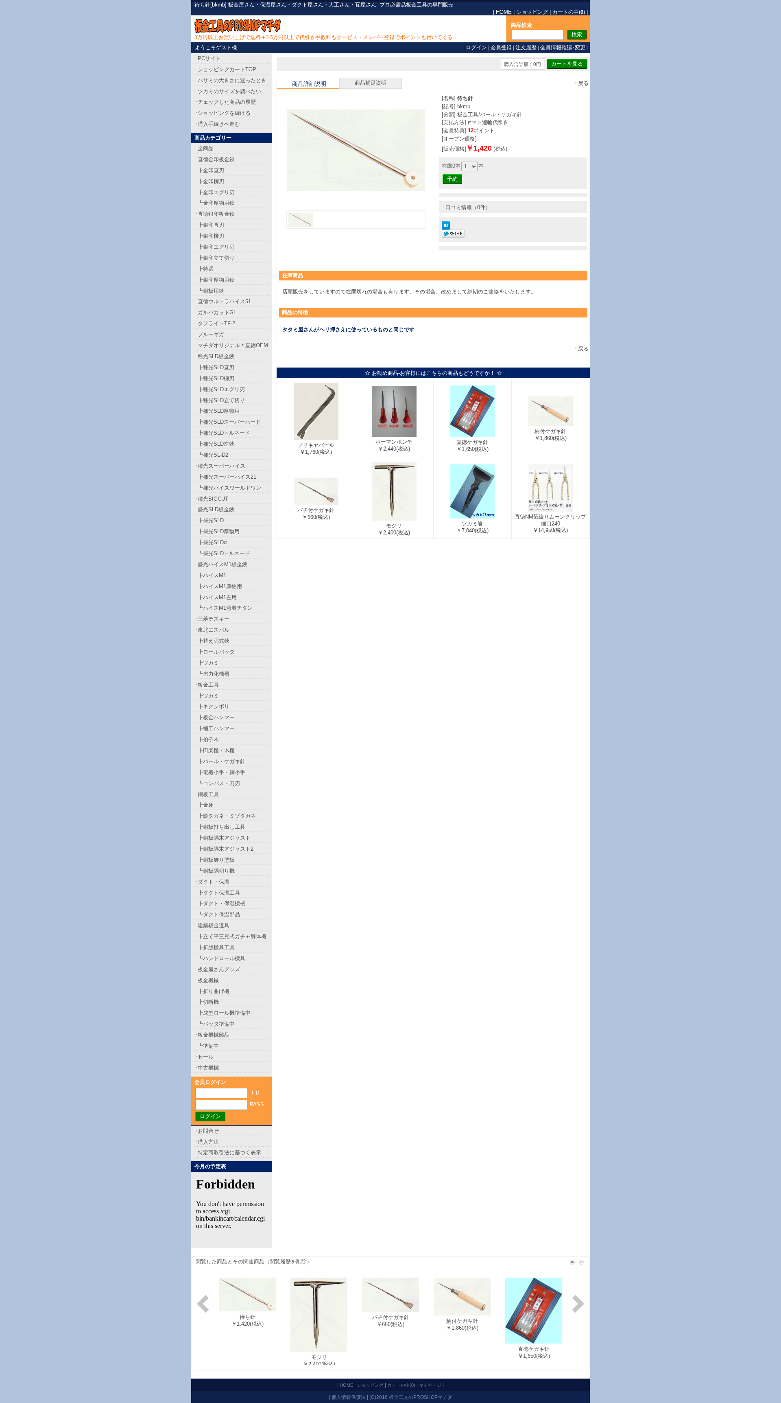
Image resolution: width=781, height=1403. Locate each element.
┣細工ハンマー (216, 728)
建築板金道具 (213, 925)
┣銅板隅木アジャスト (224, 838)
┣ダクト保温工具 (219, 893)
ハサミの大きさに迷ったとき (232, 80)
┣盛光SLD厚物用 (219, 531)
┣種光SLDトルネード (224, 433)
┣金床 (206, 805)
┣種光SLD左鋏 (216, 444)
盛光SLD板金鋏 (216, 509)
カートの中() (568, 12)
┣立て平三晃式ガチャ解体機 (232, 936)
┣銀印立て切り (216, 258)
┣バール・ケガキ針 (221, 761)
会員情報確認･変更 (562, 47)
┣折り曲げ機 (213, 991)
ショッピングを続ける (224, 113)
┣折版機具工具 (216, 947)
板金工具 (208, 685)
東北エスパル (213, 630)
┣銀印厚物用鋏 (216, 280)
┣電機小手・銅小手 (221, 772)
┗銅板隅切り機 (216, 871)
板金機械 (208, 980)
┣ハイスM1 (212, 575)
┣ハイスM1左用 (217, 597)
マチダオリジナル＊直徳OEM (233, 345)
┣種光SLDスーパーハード (229, 422)
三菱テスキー (213, 619)
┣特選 (206, 269)
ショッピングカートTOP (227, 69)
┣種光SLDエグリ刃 (221, 389)
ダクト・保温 (213, 882)
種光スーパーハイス (221, 466)
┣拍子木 (208, 739)
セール (206, 1057)
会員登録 (501, 47)
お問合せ (208, 1131)
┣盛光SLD (211, 520)
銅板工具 (208, 794)
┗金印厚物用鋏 (216, 203)
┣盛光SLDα (212, 542)
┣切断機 (208, 1002)
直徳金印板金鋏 (216, 159)
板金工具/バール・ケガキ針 (489, 115)
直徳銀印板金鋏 (216, 214)
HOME (504, 12)
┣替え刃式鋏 (213, 641)
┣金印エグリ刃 (216, 192)
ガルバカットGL (217, 312)
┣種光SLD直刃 (216, 367)
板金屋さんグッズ (219, 969)
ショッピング (532, 12)
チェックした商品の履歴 (227, 102)
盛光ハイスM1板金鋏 (222, 564)
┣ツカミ (208, 663)
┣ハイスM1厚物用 (220, 586)
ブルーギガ (211, 334)
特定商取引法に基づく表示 (229, 1152)
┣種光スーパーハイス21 (227, 477)
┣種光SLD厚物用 (219, 411)
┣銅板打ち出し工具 (221, 827)
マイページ (430, 1385)
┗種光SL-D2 (213, 455)
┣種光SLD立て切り (221, 400)
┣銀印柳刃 (211, 236)
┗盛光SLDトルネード (224, 553)
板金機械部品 (213, 1035)
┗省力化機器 (213, 674)
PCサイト (209, 58)
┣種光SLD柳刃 (216, 378)
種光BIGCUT (213, 499)
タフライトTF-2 (216, 323)
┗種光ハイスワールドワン (229, 488)
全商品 (206, 148)
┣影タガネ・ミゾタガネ (227, 816)
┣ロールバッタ (216, 652)
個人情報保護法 (349, 1397)
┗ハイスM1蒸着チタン (225, 608)
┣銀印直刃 (211, 225)
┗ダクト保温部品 (219, 914)
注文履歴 (526, 47)
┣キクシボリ (213, 706)
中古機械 (208, 1068)
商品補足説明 (370, 83)
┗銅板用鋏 (211, 291)
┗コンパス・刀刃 (219, 783)
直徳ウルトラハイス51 (224, 301)
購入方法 (208, 1142)
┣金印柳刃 (211, 181)
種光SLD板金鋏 (216, 356)
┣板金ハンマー (216, 717)
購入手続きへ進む (219, 124)
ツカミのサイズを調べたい (229, 91)
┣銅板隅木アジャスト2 (225, 849)
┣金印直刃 (211, 170)
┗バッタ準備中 (216, 1024)
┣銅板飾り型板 (216, 860)
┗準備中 (208, 1046)
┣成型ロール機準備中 (224, 1013)
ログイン (476, 47)
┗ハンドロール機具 (221, 958)
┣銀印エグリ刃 (216, 247)
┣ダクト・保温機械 (221, 903)
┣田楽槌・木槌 (216, 750)
